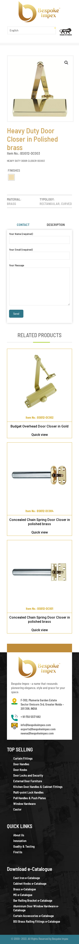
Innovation (19, 841)
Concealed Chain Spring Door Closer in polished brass (39, 522)
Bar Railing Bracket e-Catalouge (32, 900)
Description (56, 225)
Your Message (16, 265)
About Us (18, 835)
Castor (17, 809)
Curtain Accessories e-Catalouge (33, 916)
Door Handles (21, 764)
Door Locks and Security (28, 775)
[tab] (23, 225)
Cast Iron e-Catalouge (26, 878)
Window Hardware (24, 803)
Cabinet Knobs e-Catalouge (29, 883)
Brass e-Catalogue (24, 889)
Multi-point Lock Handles (28, 792)
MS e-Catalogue (22, 895)
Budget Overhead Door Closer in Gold (39, 426)
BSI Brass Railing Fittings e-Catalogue (36, 921)
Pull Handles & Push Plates (29, 798)
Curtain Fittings (23, 758)
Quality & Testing (24, 846)
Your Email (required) (21, 249)
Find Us (17, 852)
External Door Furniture (27, 781)
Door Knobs (20, 770)
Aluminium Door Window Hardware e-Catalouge (36, 908)
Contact (23, 225)
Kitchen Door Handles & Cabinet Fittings (38, 787)
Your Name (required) (21, 234)
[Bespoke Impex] (39, 11)
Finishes (14, 170)
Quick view (39, 435)
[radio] (11, 177)
